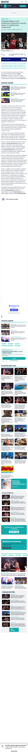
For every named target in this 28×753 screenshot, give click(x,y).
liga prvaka (18, 555)
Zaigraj (14, 358)
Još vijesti (13, 629)
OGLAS (14, 13)
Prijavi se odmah (6, 547)
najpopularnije (8, 592)
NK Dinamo (10, 343)
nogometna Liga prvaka (7, 345)
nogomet (4, 343)
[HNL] (14, 484)
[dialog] (14, 748)
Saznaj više (14, 751)
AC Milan (17, 343)
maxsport (4, 555)
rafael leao (17, 345)
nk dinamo (25, 555)
